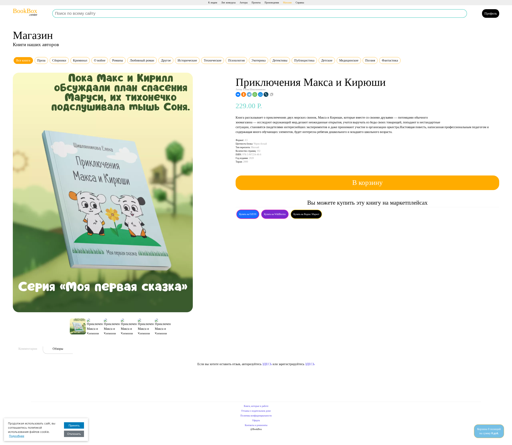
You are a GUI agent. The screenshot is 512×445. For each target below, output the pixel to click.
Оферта (256, 420)
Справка (300, 2)
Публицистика (304, 60)
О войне (99, 60)
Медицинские (348, 60)
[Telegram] (249, 94)
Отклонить (74, 433)
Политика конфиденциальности (256, 415)
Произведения (272, 2)
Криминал (80, 60)
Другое (166, 60)
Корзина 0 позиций (489, 431)
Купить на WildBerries (275, 214)
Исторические (187, 60)
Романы (117, 60)
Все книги (23, 60)
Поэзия (370, 60)
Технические (212, 60)
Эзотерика (258, 60)
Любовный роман (142, 60)
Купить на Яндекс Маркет (306, 214)
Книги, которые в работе (256, 406)
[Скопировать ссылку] (271, 94)
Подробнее (16, 436)
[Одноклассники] (243, 94)
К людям (212, 2)
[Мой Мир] (260, 94)
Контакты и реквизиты (256, 425)
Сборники (59, 60)
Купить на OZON (247, 214)
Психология (236, 60)
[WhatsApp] (254, 94)
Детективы (279, 60)
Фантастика (390, 60)
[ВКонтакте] (238, 94)
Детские (326, 60)
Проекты (256, 2)
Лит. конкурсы (228, 2)
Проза (41, 60)
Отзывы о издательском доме (256, 410)
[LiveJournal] (266, 94)
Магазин (287, 2)
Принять (74, 425)
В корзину (367, 182)
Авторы (244, 2)
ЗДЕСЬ (267, 364)
